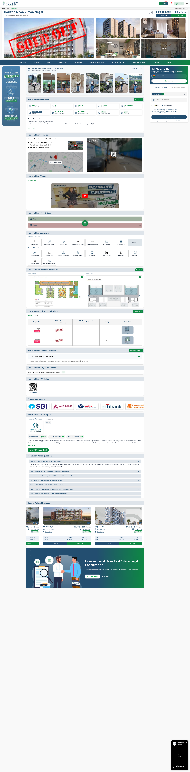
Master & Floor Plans (97, 62)
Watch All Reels (136, 69)
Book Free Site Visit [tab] (160, 88)
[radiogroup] (169, 105)
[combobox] (175, 94)
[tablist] (169, 88)
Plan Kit (138, 269)
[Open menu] (186, 3)
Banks (169, 62)
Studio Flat (32, 180)
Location (36, 62)
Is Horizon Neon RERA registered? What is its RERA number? (51, 476)
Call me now (169, 81)
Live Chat (180, 15)
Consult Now (92, 576)
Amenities (78, 62)
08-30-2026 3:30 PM (162, 100)
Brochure (137, 99)
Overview (22, 62)
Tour (164, 15)
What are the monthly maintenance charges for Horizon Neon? (52, 489)
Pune (8, 8)
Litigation (156, 62)
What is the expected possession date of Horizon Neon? (49, 471)
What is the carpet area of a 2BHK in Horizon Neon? (48, 498)
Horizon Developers (12, 15)
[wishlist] (92, 21)
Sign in (177, 3)
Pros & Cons (63, 62)
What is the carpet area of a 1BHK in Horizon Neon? (48, 494)
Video (49, 62)
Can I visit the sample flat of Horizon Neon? (45, 461)
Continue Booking (169, 117)
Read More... (32, 129)
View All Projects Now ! (38, 450)
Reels (164, 3)
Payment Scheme (139, 62)
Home (3, 8)
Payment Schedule (135, 350)
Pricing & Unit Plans (118, 62)
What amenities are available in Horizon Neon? (46, 485)
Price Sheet (137, 311)
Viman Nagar (14, 8)
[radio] (152, 105)
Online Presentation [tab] (178, 88)
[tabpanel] (169, 112)
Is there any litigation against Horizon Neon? (46, 480)
